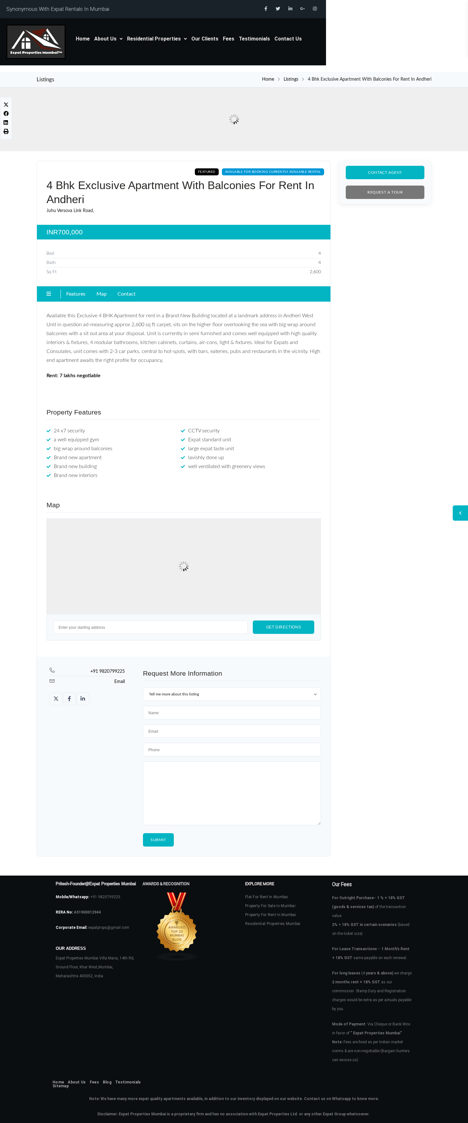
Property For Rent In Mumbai (270, 915)
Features (75, 294)
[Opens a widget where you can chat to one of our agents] (444, 1112)
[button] (108, 39)
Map (101, 294)
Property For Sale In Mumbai (270, 906)
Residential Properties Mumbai (273, 923)
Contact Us (288, 39)
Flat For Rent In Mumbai (266, 897)
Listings (291, 79)
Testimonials (254, 39)
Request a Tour (385, 192)
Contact (126, 294)
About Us (105, 39)
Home (83, 39)
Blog (107, 1082)
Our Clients (204, 39)
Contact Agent (385, 172)
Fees (228, 39)
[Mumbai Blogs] (183, 926)
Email (119, 681)
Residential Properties (154, 39)
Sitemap (61, 1086)
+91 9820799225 (107, 671)
